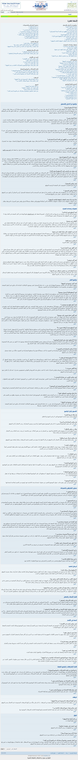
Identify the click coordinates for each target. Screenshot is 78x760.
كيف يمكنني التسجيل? (71, 37)
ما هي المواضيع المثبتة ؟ (71, 95)
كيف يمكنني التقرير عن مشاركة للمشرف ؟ (66, 75)
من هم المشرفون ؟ (33, 28)
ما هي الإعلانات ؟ (73, 93)
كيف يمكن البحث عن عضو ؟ (31, 63)
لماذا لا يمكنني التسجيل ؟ (71, 39)
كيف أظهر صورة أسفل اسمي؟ (69, 52)
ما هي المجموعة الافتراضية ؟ (31, 36)
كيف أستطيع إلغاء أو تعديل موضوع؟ (68, 63)
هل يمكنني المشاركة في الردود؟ (69, 87)
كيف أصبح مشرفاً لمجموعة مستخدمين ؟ (28, 33)
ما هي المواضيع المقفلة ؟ (71, 97)
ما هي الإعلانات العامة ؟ (71, 92)
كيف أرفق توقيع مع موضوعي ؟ (69, 64)
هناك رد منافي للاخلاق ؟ (71, 89)
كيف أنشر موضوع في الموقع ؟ (69, 80)
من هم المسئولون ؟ (33, 26)
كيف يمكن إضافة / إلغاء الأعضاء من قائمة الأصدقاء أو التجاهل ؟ (23, 53)
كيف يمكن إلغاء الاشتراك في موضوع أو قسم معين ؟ (25, 73)
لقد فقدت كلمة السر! (71, 33)
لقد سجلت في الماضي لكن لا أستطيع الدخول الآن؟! (64, 36)
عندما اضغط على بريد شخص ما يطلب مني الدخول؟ (64, 56)
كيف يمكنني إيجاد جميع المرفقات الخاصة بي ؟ (27, 80)
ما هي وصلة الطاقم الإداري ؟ (31, 37)
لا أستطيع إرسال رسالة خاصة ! (30, 43)
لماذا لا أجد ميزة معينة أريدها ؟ (31, 89)
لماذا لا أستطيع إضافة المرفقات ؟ (69, 72)
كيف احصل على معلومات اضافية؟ (30, 88)
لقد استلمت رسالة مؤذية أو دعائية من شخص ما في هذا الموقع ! (22, 46)
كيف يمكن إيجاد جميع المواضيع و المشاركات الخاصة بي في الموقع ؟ (21, 65)
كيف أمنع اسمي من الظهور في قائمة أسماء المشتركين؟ (63, 31)
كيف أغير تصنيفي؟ (72, 54)
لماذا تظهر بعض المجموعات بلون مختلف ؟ (28, 34)
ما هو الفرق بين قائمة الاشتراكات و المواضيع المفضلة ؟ (24, 70)
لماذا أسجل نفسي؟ (72, 28)
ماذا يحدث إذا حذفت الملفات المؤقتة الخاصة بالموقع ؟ (64, 41)
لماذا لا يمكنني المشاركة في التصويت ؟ (67, 71)
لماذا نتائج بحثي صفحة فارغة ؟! (30, 62)
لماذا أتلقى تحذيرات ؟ (71, 74)
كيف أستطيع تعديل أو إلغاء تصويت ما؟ (67, 67)
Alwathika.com (47, 756)
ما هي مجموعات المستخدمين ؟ (30, 30)
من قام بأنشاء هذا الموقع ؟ (31, 86)
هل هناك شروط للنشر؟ (71, 85)
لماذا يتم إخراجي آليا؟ (72, 30)
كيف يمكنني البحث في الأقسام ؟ (30, 59)
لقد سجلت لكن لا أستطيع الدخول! (69, 34)
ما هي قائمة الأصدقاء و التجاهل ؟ (30, 51)
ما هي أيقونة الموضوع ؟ (71, 98)
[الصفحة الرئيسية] (40, 6)
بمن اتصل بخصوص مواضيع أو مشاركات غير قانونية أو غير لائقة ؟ (22, 91)
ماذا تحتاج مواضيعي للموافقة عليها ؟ (68, 78)
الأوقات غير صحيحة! (72, 48)
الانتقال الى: (14, 749)
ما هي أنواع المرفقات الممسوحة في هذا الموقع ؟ (26, 79)
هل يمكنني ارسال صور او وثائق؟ (69, 90)
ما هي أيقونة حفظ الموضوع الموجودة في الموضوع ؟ (64, 77)
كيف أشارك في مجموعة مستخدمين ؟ (29, 31)
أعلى (74, 114)
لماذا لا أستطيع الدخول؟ (71, 26)
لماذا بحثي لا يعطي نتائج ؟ (32, 60)
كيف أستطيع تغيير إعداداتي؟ (70, 46)
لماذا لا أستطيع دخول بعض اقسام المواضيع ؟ (66, 69)
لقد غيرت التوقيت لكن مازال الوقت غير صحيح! (65, 49)
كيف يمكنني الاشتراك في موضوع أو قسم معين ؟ (26, 72)
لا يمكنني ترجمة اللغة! (71, 51)
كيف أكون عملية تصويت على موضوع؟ (67, 66)
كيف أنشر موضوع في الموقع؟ (69, 61)
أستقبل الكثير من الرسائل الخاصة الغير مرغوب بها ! (26, 44)
